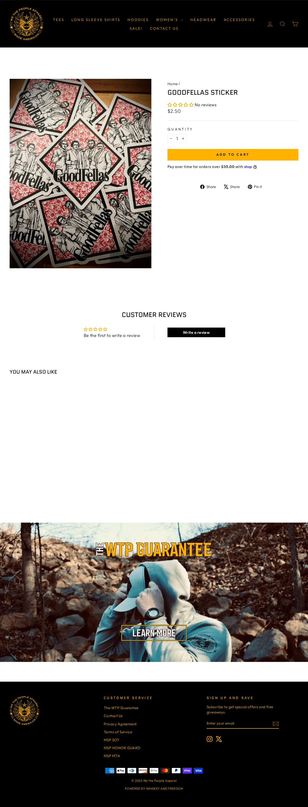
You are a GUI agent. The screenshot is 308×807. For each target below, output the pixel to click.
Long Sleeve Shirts (95, 19)
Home (172, 83)
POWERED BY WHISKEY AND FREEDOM (154, 788)
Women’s (168, 19)
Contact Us (164, 28)
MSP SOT (111, 740)
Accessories (239, 19)
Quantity (180, 129)
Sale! (136, 28)
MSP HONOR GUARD (122, 748)
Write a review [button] (196, 332)
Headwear (203, 19)
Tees (58, 19)
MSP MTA (112, 755)
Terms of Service (118, 732)
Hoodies (138, 19)
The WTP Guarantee (121, 708)
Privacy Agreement (120, 724)
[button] (181, 105)
